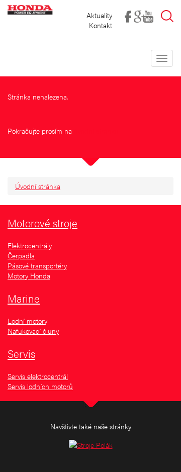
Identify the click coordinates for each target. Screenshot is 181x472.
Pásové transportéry (37, 265)
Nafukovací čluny (33, 331)
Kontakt (100, 25)
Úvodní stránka (37, 186)
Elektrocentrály (30, 245)
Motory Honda (29, 275)
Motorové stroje (42, 222)
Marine (24, 298)
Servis (21, 353)
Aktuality (99, 15)
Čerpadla (21, 255)
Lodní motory (27, 321)
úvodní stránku (96, 131)
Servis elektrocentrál (38, 376)
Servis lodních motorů (40, 386)
